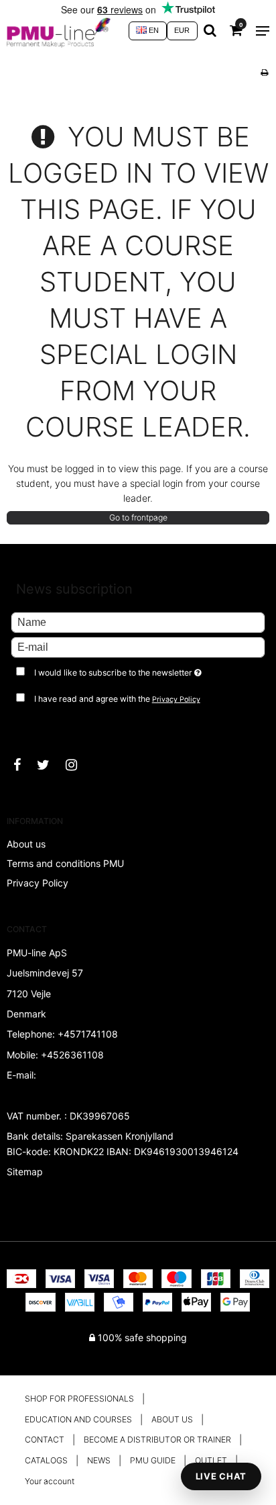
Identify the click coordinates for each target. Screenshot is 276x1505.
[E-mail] (138, 646)
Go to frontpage (138, 517)
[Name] (138, 621)
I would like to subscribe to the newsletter (124, 670)
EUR (182, 30)
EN (153, 30)
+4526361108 (72, 1054)
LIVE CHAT (221, 1476)
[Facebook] (23, 765)
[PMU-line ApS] (61, 31)
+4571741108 (88, 1034)
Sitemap (25, 1171)
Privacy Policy (176, 699)
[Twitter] (50, 765)
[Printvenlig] (264, 72)
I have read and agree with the (117, 699)
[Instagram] (78, 765)
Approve (44, 726)
